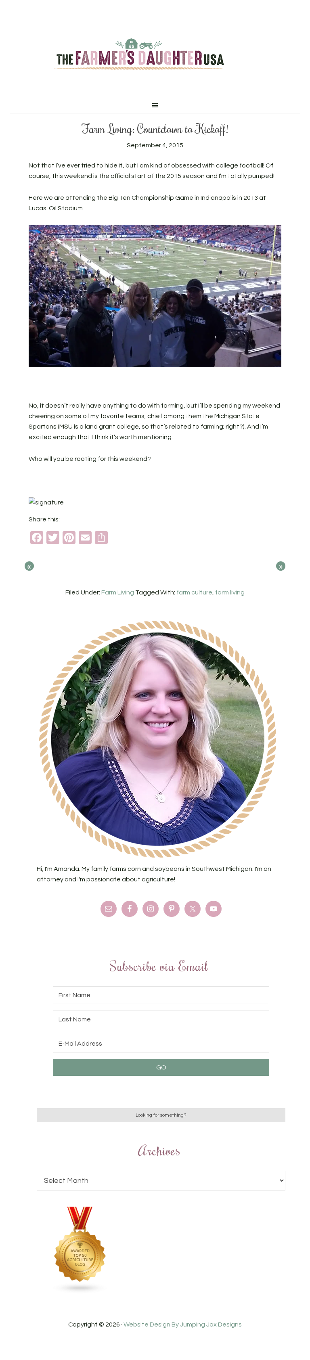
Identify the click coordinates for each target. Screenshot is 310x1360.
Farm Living (117, 592)
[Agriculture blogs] (80, 1292)
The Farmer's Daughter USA (138, 54)
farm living (230, 592)
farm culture (194, 592)
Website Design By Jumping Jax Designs (183, 1324)
